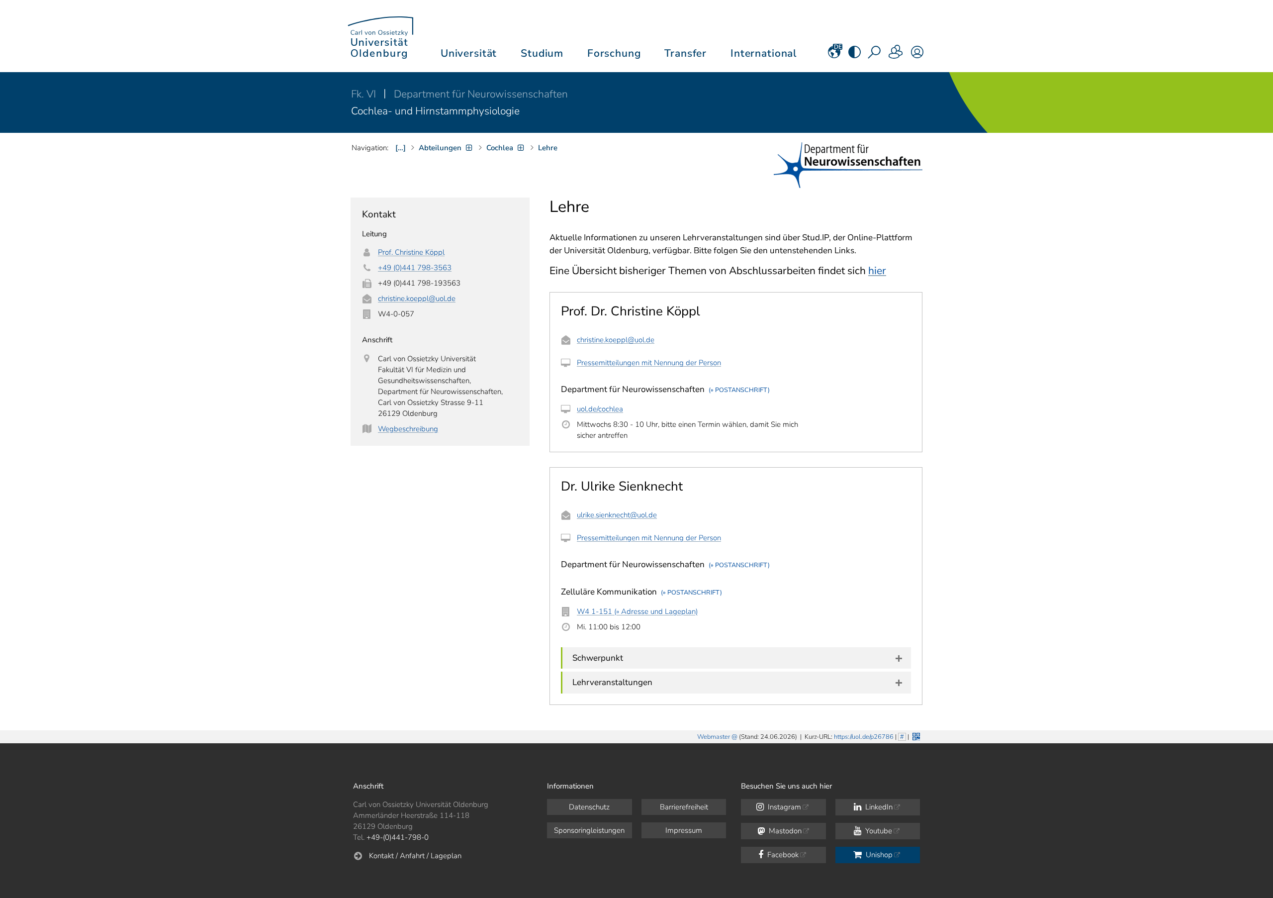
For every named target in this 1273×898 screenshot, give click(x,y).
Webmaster (713, 736)
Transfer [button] (685, 53)
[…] (400, 148)
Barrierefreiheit (684, 807)
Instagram (783, 807)
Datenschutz (589, 807)
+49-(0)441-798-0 (397, 837)
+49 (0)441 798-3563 (415, 268)
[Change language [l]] (834, 55)
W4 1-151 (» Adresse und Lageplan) (637, 611)
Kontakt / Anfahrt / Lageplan (415, 856)
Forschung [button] (614, 53)
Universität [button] (469, 53)
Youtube (877, 831)
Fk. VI (364, 94)
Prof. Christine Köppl (411, 252)
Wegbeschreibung (408, 429)
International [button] (763, 53)
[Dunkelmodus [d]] (854, 55)
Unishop (878, 855)
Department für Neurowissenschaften (481, 94)
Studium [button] (542, 53)
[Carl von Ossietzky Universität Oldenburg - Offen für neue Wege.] (380, 36)
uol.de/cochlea (600, 409)
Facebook (782, 855)
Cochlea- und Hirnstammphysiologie (435, 111)
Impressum (683, 830)
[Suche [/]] (875, 55)
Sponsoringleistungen (589, 830)
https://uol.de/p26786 (864, 736)
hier (877, 271)
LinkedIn (878, 807)
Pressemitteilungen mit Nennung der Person (649, 363)
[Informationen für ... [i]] (896, 55)
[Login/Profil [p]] (917, 55)
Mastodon (784, 831)
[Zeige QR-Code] (915, 735)
